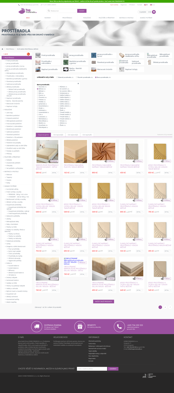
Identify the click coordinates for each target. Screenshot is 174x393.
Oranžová (42, 125)
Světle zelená (65, 104)
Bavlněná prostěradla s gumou (16, 79)
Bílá (41, 93)
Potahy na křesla (14, 234)
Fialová (42, 100)
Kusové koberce (13, 266)
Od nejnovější (58, 135)
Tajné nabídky (114, 5)
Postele (8, 180)
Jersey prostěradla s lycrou (15, 66)
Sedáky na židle (11, 283)
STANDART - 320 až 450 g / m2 (18, 197)
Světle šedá (64, 102)
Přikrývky (9, 165)
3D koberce (12, 275)
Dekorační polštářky (13, 216)
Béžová (42, 89)
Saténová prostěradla (13, 84)
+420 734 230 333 (25, 5)
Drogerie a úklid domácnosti (15, 246)
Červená (42, 97)
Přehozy (9, 154)
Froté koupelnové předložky (17, 213)
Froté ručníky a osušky (13, 192)
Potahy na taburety (14, 238)
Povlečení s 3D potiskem (14, 137)
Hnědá (41, 102)
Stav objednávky (93, 356)
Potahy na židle (11, 227)
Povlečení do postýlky (13, 143)
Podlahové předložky (13, 241)
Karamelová (43, 106)
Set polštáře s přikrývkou (14, 168)
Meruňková (43, 121)
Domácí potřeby (146, 18)
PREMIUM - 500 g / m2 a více (18, 194)
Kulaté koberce (13, 268)
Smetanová (64, 93)
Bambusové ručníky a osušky (16, 199)
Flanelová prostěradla (13, 81)
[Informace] (58, 172)
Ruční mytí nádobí (14, 251)
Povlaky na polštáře (12, 151)
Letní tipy (9, 113)
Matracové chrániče (13, 104)
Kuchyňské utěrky (12, 189)
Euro (153, 5)
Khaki (41, 108)
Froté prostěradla (12, 61)
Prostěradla (67, 18)
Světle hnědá (65, 95)
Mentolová (42, 119)
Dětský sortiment (12, 297)
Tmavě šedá (65, 117)
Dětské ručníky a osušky (14, 202)
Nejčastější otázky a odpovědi (97, 353)
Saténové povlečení (12, 132)
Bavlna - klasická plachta (14, 101)
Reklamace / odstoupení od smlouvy (99, 346)
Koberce (9, 263)
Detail (54, 173)
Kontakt (139, 5)
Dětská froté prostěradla (16, 89)
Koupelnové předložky (13, 205)
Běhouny (11, 270)
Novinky (48, 18)
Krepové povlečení (12, 118)
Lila (40, 114)
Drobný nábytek (11, 277)
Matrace (9, 174)
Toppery (9, 177)
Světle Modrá (65, 97)
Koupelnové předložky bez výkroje (16, 208)
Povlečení (87, 18)
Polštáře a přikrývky (107, 18)
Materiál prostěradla (65, 77)
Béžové (41, 91)
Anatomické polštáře (13, 163)
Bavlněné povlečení (13, 115)
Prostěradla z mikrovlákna (15, 76)
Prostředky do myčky (15, 256)
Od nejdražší (87, 135)
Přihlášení (132, 5)
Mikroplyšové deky (12, 221)
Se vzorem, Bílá (66, 91)
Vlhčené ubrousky (14, 258)
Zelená (63, 123)
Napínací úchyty (11, 106)
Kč (147, 5)
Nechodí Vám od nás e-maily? (97, 348)
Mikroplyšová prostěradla (15, 73)
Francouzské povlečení (14, 124)
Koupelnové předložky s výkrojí (18, 211)
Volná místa (92, 343)
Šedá (62, 108)
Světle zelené (65, 106)
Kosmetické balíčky (12, 299)
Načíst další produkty (103, 301)
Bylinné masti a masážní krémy (16, 291)
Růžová (63, 87)
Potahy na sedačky (14, 236)
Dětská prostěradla (12, 87)
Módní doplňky (11, 302)
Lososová (42, 117)
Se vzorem (64, 89)
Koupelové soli (11, 294)
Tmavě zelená (65, 119)
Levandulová (43, 112)
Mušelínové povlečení (13, 129)
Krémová (42, 110)
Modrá (41, 123)
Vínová (63, 121)
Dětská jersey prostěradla (17, 92)
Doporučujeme (43, 135)
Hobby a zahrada (12, 288)
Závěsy (8, 219)
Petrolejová (43, 127)
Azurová (42, 87)
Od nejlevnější (73, 135)
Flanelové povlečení (13, 134)
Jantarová (42, 104)
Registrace (124, 5)
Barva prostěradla (103, 77)
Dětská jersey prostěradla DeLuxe (16, 95)
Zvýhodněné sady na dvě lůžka (16, 145)
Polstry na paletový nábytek (15, 286)
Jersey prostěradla (12, 63)
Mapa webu (92, 358)
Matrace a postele (126, 18)
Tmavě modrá (65, 114)
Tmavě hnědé (65, 112)
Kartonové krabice (12, 280)
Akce (28, 18)
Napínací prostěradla (13, 98)
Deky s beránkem (12, 224)
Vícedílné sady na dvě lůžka (15, 148)
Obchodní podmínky (95, 341)
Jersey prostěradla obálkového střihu (16, 70)
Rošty (8, 183)
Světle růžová (65, 100)
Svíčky (8, 244)
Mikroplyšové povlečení (14, 121)
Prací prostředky (13, 249)
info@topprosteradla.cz (135, 349)
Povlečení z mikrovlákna (14, 126)
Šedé (62, 110)
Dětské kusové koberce (16, 273)
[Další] (170, 307)
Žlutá (63, 125)
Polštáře (9, 160)
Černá (41, 95)
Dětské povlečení (12, 140)
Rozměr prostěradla (85, 77)
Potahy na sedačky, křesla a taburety (15, 230)
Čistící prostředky (14, 253)
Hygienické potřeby (14, 261)
